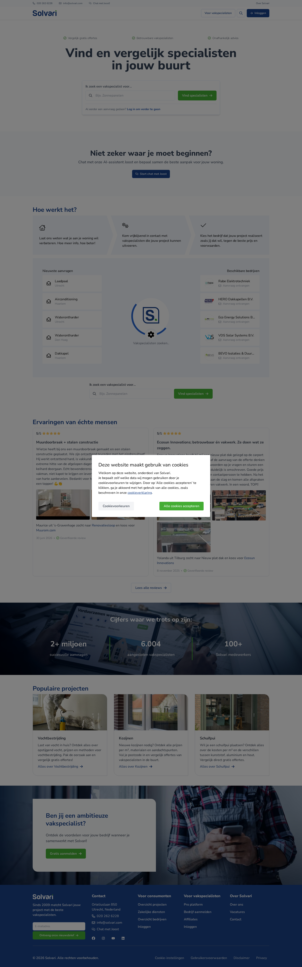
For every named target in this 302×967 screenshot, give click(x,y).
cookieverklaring (140, 492)
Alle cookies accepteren (181, 506)
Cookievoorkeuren (116, 506)
